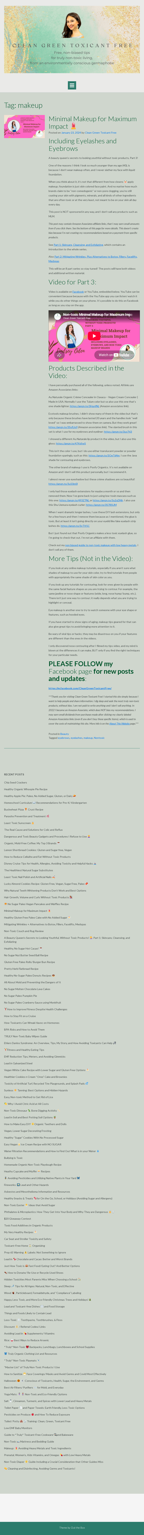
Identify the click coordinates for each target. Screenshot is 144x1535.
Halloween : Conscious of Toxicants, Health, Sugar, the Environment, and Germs (54, 1380)
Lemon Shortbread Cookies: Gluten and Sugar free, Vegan (38, 850)
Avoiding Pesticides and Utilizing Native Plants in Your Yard (42, 1178)
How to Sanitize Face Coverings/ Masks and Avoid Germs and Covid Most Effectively (55, 1374)
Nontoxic (99, 737)
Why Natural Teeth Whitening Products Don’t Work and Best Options (45, 890)
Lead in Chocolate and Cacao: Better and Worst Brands (38, 1259)
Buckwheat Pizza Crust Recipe (23, 809)
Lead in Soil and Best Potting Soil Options (28, 1117)
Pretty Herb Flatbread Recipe (21, 968)
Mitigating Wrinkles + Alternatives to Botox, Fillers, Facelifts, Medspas (45, 924)
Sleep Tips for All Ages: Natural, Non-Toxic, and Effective (39, 1286)
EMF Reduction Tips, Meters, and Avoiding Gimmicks (34, 1056)
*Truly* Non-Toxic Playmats (20, 1360)
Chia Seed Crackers (15, 782)
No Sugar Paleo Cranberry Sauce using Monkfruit (32, 1002)
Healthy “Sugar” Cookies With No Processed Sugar (34, 1137)
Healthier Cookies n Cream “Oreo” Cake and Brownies (35, 1076)
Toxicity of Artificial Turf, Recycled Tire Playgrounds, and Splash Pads (44, 1083)
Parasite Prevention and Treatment (25, 816)
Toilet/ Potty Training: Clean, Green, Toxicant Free (37, 1421)
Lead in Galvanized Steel (18, 1063)
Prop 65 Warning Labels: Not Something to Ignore (35, 1252)
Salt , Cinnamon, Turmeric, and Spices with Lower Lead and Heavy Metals (48, 1401)
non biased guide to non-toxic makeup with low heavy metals (100, 545)
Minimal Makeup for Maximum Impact (93, 122)
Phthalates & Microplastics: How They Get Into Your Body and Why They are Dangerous (56, 1211)
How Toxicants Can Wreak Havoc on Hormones (31, 1022)
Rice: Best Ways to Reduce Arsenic (26, 1340)
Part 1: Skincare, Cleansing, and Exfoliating (78, 244)
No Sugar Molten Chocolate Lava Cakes (27, 989)
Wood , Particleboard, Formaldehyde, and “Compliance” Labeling (42, 1292)
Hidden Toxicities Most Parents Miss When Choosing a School (41, 1279)
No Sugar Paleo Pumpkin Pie (20, 995)
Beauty (64, 733)
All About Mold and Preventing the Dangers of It (32, 982)
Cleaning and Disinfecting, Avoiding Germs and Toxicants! (41, 1468)
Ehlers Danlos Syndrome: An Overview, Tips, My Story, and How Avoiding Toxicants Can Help (58, 1043)
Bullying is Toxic (13, 1157)
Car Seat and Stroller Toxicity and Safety (27, 1238)
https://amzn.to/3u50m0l (63, 483)
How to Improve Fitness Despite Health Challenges (37, 1009)
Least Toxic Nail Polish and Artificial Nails (28, 877)
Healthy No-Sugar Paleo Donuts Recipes (28, 975)
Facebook (78, 291)
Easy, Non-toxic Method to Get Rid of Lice (28, 1097)
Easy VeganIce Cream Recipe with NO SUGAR (32, 1144)
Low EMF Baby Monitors (18, 1428)
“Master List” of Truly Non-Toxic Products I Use (32, 1367)
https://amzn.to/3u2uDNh (108, 500)
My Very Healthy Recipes (19, 1232)
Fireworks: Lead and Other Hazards (26, 1184)
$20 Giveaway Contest (17, 1218)
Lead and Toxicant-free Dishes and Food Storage (34, 1306)
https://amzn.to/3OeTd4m (104, 455)
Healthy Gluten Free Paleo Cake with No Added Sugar (36, 917)
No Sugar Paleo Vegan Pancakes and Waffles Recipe (38, 904)
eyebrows (64, 737)
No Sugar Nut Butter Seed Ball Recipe (26, 955)
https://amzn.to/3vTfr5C (75, 525)
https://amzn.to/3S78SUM (101, 504)
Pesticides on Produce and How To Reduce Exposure (37, 1414)
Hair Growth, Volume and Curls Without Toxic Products (37, 897)
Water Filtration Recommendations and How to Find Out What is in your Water (50, 1151)
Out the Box (78, 1527)
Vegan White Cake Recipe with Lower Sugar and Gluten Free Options (45, 1070)
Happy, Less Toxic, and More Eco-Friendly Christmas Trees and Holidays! (46, 1299)
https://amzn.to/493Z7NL (74, 500)
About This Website (119, 723)
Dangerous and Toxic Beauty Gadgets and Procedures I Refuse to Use (45, 836)
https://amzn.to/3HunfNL (84, 406)
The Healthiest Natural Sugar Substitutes (28, 870)
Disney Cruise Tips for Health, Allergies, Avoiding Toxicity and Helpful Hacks (48, 863)
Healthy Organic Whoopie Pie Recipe (25, 789)
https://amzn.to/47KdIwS (71, 443)
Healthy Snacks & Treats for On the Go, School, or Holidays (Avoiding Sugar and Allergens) (58, 1198)
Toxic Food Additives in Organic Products (28, 1225)
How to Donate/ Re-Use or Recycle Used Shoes (35, 1272)
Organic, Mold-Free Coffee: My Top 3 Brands (30, 843)
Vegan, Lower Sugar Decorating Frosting (27, 1130)
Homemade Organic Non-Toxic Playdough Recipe (33, 1164)
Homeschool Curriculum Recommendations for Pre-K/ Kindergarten (45, 802)
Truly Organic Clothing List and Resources (32, 1353)
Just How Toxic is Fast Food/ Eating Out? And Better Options (42, 1265)
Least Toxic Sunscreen (17, 823)
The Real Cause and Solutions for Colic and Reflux (33, 829)
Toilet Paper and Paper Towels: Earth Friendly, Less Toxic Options (44, 1407)
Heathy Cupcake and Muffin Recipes (27, 1171)
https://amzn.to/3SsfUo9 (63, 427)
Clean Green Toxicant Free (100, 132)
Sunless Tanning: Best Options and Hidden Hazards (36, 1090)
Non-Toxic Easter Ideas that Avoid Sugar (29, 1205)
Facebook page (70, 671)
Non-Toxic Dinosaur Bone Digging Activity (30, 1110)
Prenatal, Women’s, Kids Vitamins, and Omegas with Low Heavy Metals (47, 1455)
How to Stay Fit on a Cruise (20, 1016)
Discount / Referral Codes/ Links (25, 1326)
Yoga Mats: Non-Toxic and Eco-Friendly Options (35, 1394)
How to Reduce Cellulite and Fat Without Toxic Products (37, 856)
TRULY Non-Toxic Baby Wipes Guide (25, 1036)
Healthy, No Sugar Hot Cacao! (21, 948)
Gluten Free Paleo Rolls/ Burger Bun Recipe (29, 962)
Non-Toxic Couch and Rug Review (24, 931)
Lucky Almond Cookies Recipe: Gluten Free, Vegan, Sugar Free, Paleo (44, 883)
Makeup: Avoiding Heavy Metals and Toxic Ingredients (37, 1448)
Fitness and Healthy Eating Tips (25, 1049)
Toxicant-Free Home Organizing (24, 1245)
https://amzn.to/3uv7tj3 (118, 431)
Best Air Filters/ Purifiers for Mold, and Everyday (34, 1387)
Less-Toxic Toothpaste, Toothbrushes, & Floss (33, 1320)
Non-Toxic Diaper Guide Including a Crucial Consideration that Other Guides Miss (53, 1461)
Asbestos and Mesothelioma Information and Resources (37, 1191)
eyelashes (76, 737)
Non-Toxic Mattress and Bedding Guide (29, 1441)
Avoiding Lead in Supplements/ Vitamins (29, 1333)
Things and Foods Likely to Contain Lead (27, 1313)
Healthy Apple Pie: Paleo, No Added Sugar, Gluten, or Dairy (38, 796)
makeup (88, 737)
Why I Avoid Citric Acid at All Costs (28, 1103)
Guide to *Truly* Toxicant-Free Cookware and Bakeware (38, 1434)
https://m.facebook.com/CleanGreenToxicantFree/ (80, 688)
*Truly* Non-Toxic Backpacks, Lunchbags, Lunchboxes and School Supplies (49, 1347)
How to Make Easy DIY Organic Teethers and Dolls (35, 1124)
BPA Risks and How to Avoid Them (24, 1029)
